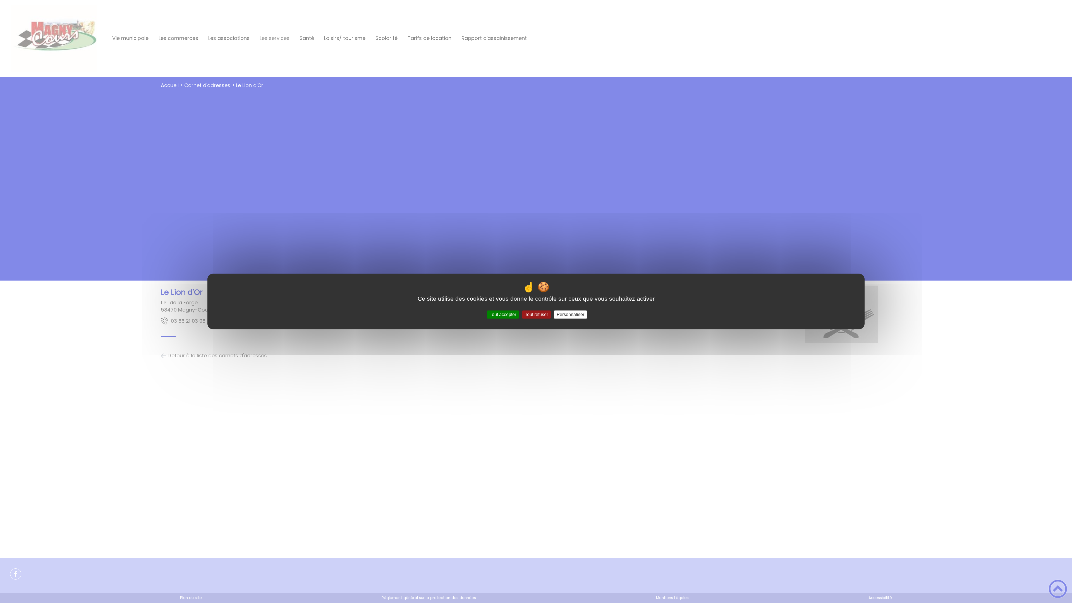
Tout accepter (503, 314)
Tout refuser (536, 314)
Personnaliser (570, 314)
